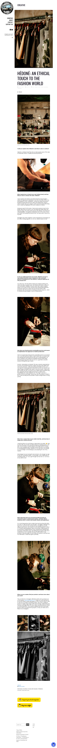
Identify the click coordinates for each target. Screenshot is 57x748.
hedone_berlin (21, 686)
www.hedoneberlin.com (29, 600)
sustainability (19, 88)
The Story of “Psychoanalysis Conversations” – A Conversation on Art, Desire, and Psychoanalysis (22, 737)
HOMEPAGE (10, 18)
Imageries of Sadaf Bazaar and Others (21, 740)
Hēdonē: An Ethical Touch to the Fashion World (33, 78)
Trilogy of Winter (19, 730)
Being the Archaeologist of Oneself (22, 734)
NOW (28, 724)
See (33, 727)
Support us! (9, 24)
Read (33, 725)
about (11, 20)
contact (10, 22)
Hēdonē (20, 92)
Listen (34, 724)
